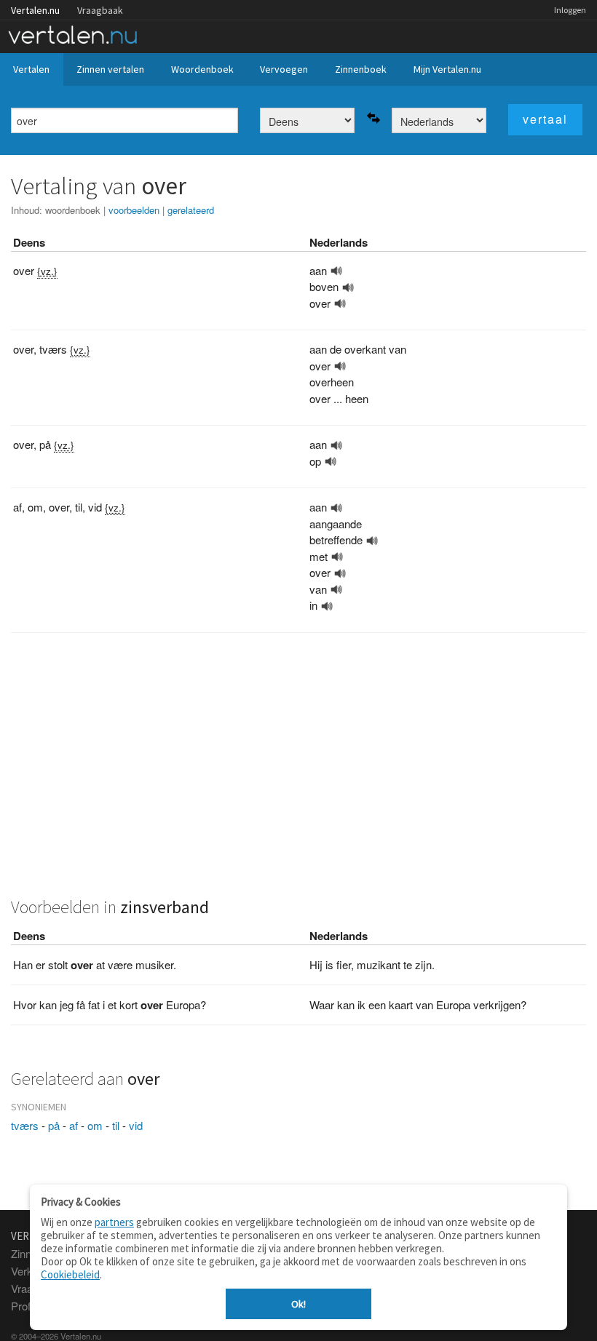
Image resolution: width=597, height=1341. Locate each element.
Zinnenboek (361, 69)
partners (114, 1222)
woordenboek (72, 210)
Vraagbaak (100, 10)
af (73, 1125)
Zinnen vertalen (110, 69)
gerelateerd (190, 210)
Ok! (298, 1303)
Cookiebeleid (70, 1274)
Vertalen (31, 69)
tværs (25, 1125)
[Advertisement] (298, 773)
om (95, 1125)
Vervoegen (284, 69)
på (54, 1125)
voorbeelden (133, 210)
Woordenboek (202, 69)
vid (136, 1125)
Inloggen (570, 9)
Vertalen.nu (35, 10)
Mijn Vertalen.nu (447, 69)
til (115, 1125)
